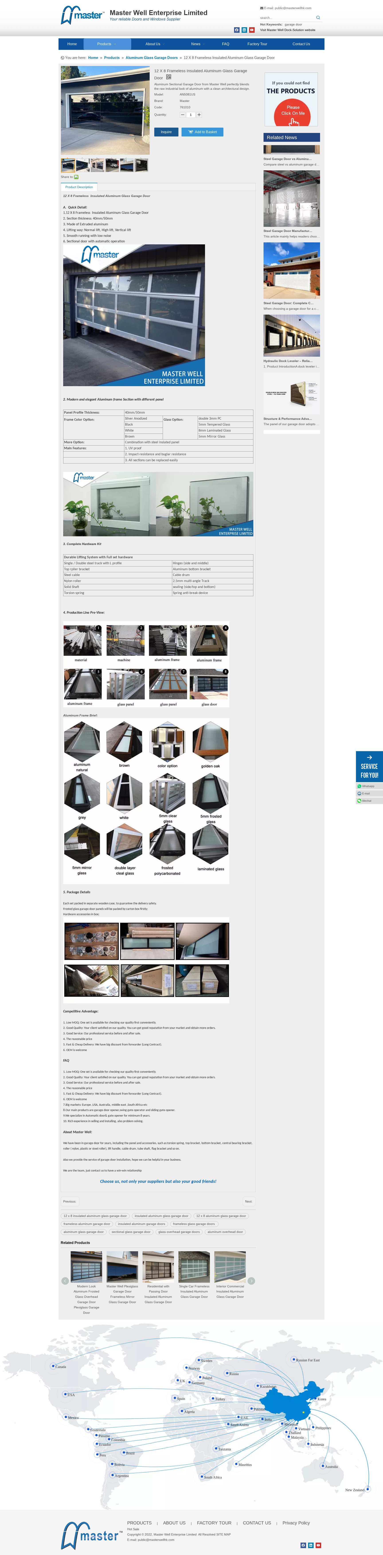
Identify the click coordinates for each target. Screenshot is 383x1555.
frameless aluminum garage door (87, 1224)
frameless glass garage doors (194, 1224)
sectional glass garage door (131, 1232)
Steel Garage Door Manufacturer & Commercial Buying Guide (289, 205)
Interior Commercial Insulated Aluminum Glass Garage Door (158, 1291)
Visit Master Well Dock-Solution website (287, 30)
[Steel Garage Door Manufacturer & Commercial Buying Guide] (292, 200)
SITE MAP (223, 1534)
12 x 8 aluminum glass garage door (221, 1216)
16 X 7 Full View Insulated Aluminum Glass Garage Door (230, 1291)
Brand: (159, 101)
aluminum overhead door (225, 1232)
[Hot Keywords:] (318, 18)
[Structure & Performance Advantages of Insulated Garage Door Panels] (292, 388)
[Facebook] (237, 30)
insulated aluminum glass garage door (161, 1216)
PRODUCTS (139, 1522)
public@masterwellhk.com (293, 8)
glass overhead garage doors (179, 1232)
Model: (159, 94)
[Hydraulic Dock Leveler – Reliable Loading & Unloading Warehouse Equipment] (292, 330)
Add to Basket (206, 132)
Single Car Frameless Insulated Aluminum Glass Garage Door (122, 1291)
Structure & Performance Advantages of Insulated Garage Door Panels (289, 393)
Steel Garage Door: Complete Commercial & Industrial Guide (289, 278)
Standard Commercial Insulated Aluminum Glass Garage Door (194, 1291)
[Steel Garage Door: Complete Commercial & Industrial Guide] (292, 272)
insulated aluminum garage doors (141, 1224)
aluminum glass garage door (84, 1232)
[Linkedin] (244, 30)
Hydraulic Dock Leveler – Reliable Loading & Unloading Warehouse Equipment (289, 335)
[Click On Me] (291, 99)
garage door (293, 24)
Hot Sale (133, 1529)
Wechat (366, 800)
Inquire (166, 132)
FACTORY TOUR (214, 1522)
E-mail (366, 793)
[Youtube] (252, 30)
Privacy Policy (296, 1522)
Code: (158, 107)
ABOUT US (174, 1522)
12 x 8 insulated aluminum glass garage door (95, 1216)
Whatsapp (368, 786)
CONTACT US (257, 1522)
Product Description (79, 187)
